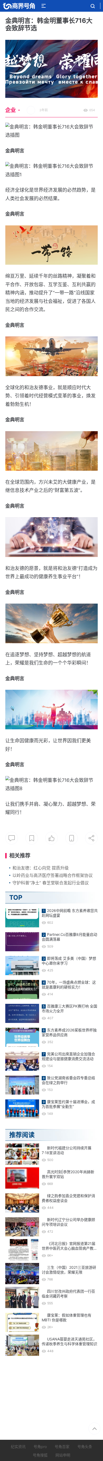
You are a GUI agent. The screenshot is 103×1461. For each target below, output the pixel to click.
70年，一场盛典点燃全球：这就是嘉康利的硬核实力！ (69, 984)
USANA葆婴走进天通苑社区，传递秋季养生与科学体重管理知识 (69, 1341)
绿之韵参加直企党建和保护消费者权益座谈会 (68, 1198)
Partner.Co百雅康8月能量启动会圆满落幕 (69, 936)
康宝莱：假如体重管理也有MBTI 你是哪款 (66, 1317)
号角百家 (62, 1446)
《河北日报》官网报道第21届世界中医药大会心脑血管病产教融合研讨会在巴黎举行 (69, 1246)
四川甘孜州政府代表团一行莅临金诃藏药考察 (68, 1293)
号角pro (40, 1446)
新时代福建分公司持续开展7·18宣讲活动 (66, 1150)
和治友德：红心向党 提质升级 (40, 868)
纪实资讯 (18, 1446)
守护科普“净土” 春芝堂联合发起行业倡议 (50, 882)
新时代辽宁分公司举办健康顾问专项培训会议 (68, 1222)
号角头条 (84, 1446)
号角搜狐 (40, 1455)
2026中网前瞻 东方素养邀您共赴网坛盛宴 (70, 913)
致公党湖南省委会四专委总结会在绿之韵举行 (68, 1080)
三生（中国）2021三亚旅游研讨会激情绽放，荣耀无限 (69, 1269)
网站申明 (62, 1455)
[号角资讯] (19, 6)
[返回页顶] (94, 1428)
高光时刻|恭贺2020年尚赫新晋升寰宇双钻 (68, 1174)
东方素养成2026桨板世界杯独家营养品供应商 (69, 1032)
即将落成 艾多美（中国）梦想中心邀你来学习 (69, 960)
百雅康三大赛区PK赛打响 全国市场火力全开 (69, 1008)
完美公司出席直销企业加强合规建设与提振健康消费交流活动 (68, 1056)
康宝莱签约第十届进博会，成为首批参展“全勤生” (68, 1104)
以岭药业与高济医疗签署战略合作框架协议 (52, 875)
